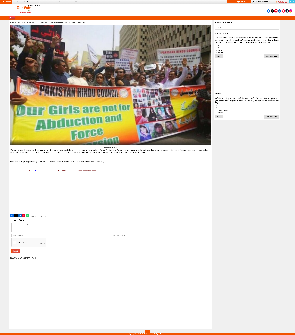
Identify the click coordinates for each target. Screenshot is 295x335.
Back (12, 18)
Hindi (26, 2)
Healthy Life (46, 2)
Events (85, 2)
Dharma (68, 2)
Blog (76, 2)
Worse (220, 48)
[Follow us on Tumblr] (287, 11)
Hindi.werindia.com (39, 171)
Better (220, 46)
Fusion (35, 2)
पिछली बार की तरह (223, 110)
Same (220, 50)
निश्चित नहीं (221, 112)
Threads (58, 2)
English (17, 2)
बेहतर (219, 106)
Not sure (221, 52)
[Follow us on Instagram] (290, 11)
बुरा (219, 108)
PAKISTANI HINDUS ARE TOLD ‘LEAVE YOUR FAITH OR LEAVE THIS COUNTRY (47, 22)
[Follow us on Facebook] (268, 11)
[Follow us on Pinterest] (276, 11)
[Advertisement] (147, 9)
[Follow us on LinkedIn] (279, 11)
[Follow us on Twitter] (272, 11)
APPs (292, 2)
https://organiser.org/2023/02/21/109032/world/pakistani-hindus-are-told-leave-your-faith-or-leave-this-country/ (63, 162)
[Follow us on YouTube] (283, 11)
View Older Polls (271, 56)
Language (263, 2)
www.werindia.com (21, 171)
